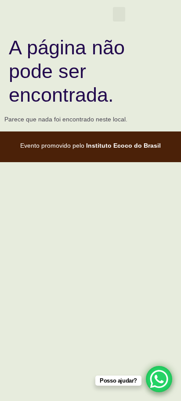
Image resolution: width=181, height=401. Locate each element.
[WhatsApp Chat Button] (159, 379)
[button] (119, 14)
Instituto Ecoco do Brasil (123, 145)
